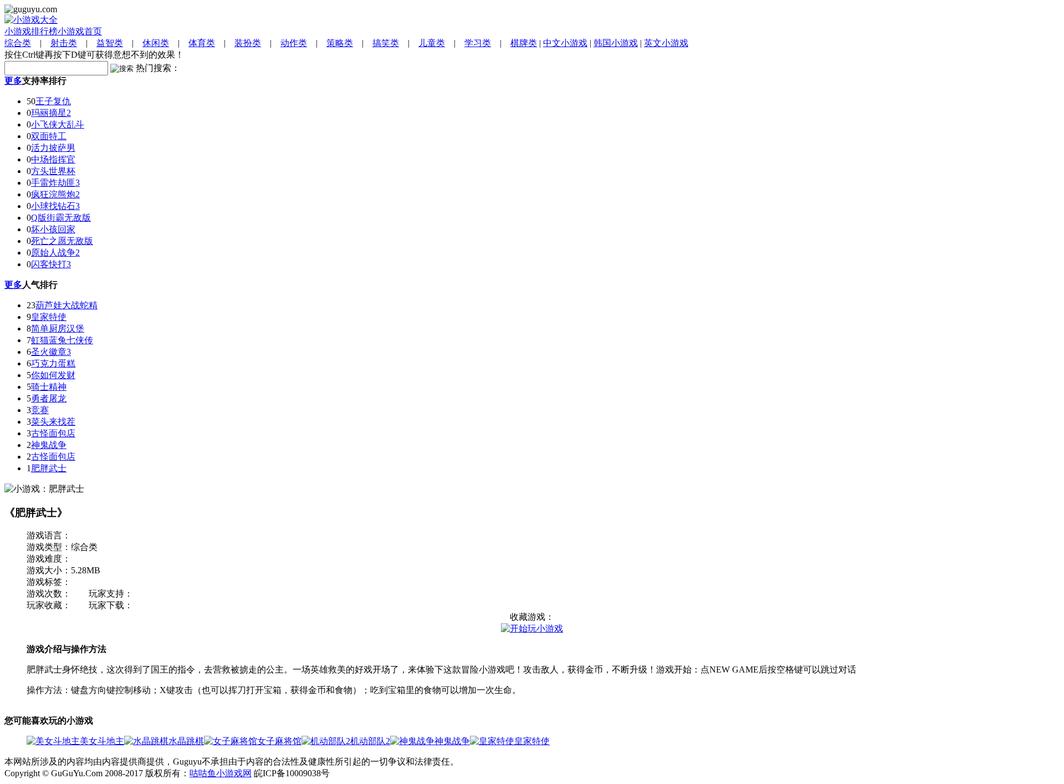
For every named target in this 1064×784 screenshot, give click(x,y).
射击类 (63, 43)
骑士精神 (48, 386)
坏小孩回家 (53, 229)
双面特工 (48, 136)
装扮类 (247, 43)
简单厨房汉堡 (57, 328)
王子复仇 (53, 101)
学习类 (477, 43)
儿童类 (431, 43)
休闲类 (155, 43)
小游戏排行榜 (31, 31)
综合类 (17, 43)
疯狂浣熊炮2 (55, 194)
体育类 (201, 43)
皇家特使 (48, 317)
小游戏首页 (80, 31)
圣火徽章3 (51, 352)
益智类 (109, 43)
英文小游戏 (666, 43)
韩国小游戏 (616, 43)
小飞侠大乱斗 (57, 124)
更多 (13, 80)
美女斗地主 (102, 741)
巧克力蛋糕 (53, 363)
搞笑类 (385, 43)
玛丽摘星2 (51, 113)
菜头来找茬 (53, 421)
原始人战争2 (55, 252)
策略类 (339, 43)
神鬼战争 (48, 445)
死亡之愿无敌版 (62, 241)
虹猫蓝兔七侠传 (62, 340)
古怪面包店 (53, 433)
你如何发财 (53, 375)
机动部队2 (370, 741)
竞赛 (40, 410)
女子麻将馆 (279, 741)
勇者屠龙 (48, 398)
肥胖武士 (48, 468)
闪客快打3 (51, 264)
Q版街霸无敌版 (61, 217)
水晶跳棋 (186, 741)
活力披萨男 (53, 147)
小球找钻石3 (55, 206)
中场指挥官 (53, 159)
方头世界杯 (53, 171)
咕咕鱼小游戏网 (221, 773)
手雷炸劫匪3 (55, 182)
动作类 (293, 43)
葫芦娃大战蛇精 (66, 305)
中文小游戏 (565, 43)
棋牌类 (523, 43)
